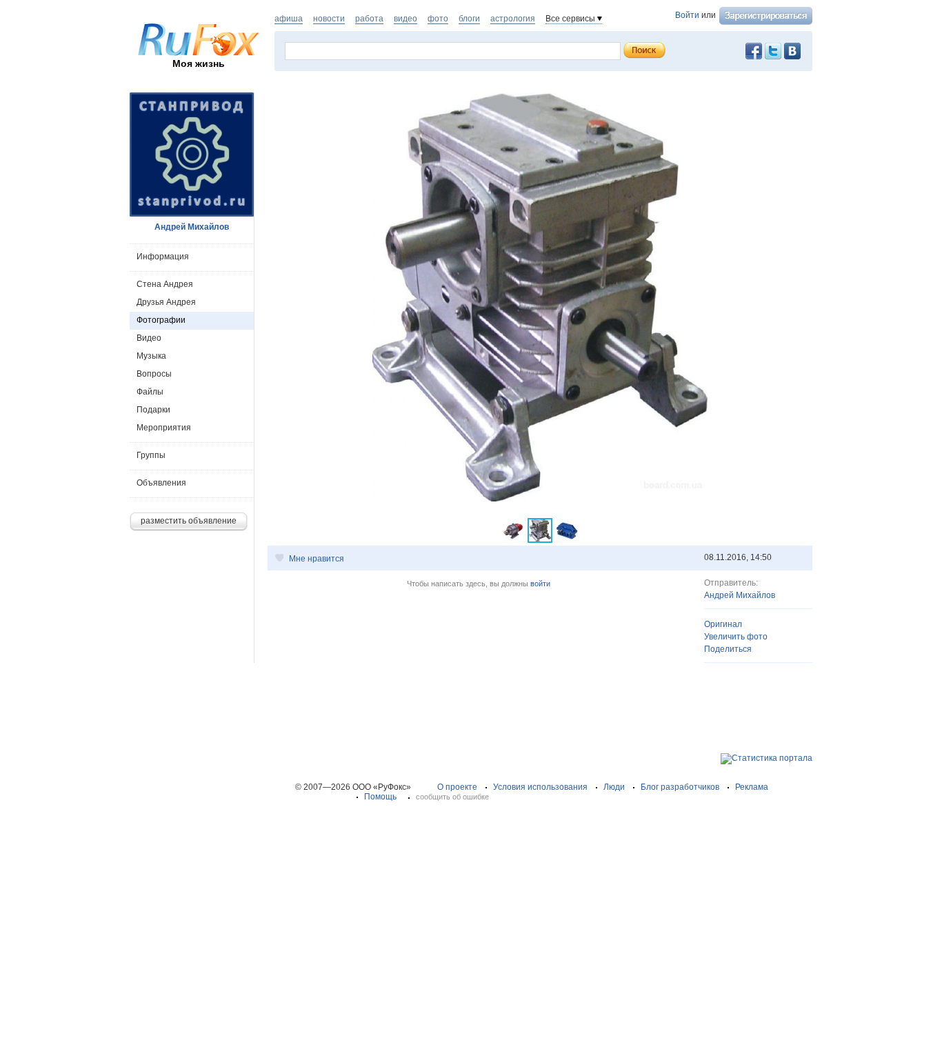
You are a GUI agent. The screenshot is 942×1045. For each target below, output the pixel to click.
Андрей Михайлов (739, 595)
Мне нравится (316, 559)
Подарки (153, 410)
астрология (512, 18)
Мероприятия (164, 427)
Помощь (380, 797)
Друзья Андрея (166, 302)
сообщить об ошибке (452, 797)
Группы (151, 455)
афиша (288, 18)
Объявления (161, 483)
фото (438, 18)
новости (329, 18)
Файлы (150, 392)
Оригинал (723, 624)
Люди (614, 787)
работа (369, 18)
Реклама (751, 787)
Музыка (151, 356)
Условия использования (540, 787)
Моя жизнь (198, 63)
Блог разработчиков (680, 787)
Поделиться (728, 649)
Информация (163, 256)
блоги (469, 18)
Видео (149, 338)
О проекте (457, 787)
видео (405, 18)
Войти (687, 15)
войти (540, 583)
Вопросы (154, 374)
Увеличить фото (736, 636)
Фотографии (161, 320)
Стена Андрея (165, 284)
